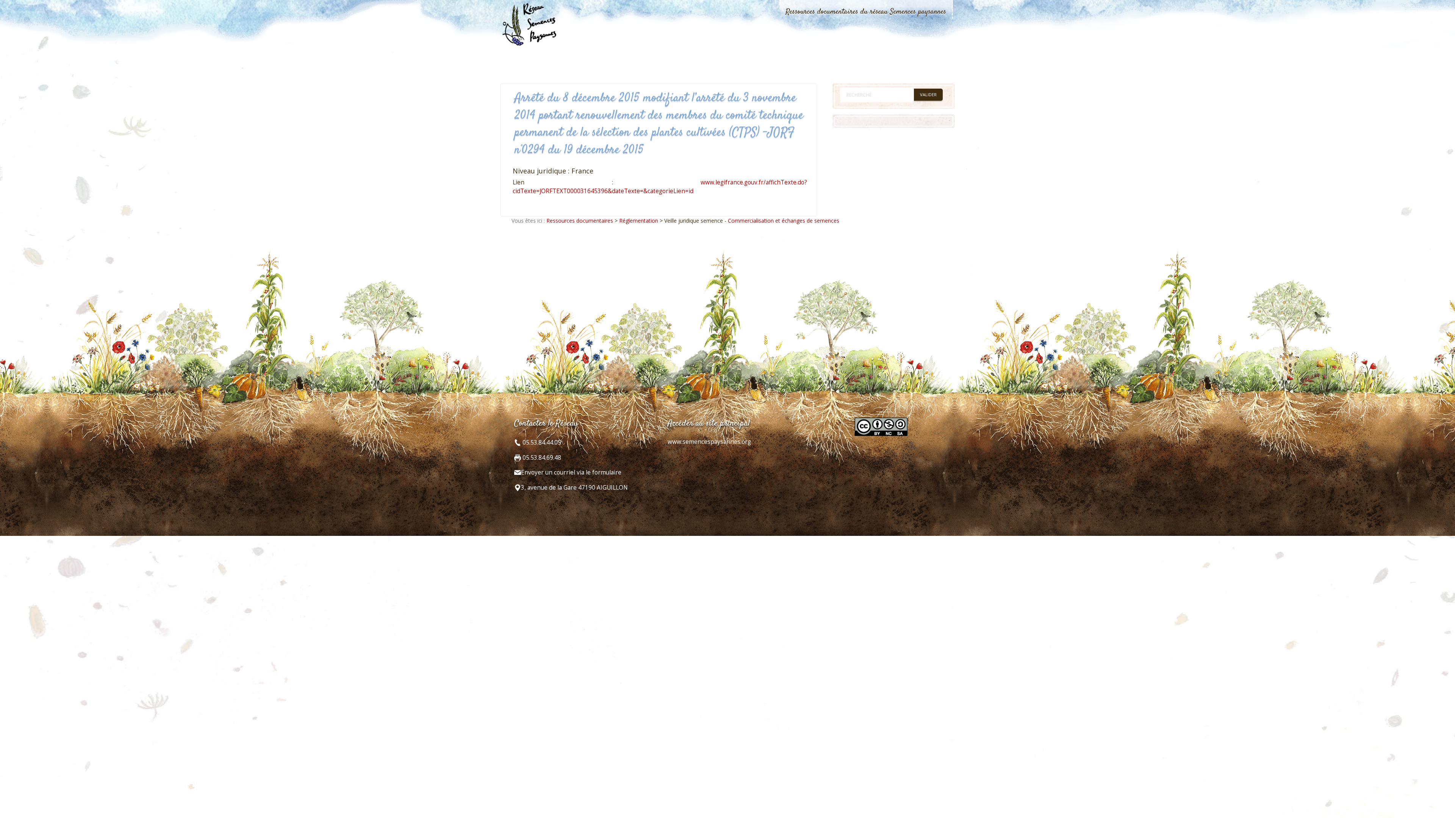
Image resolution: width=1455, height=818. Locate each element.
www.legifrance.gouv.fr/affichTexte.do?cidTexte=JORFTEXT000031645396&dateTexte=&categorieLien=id (660, 186)
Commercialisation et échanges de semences (783, 220)
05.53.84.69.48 (541, 458)
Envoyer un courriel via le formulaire (571, 472)
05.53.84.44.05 (541, 442)
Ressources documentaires (579, 220)
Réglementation (638, 220)
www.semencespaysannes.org (709, 442)
